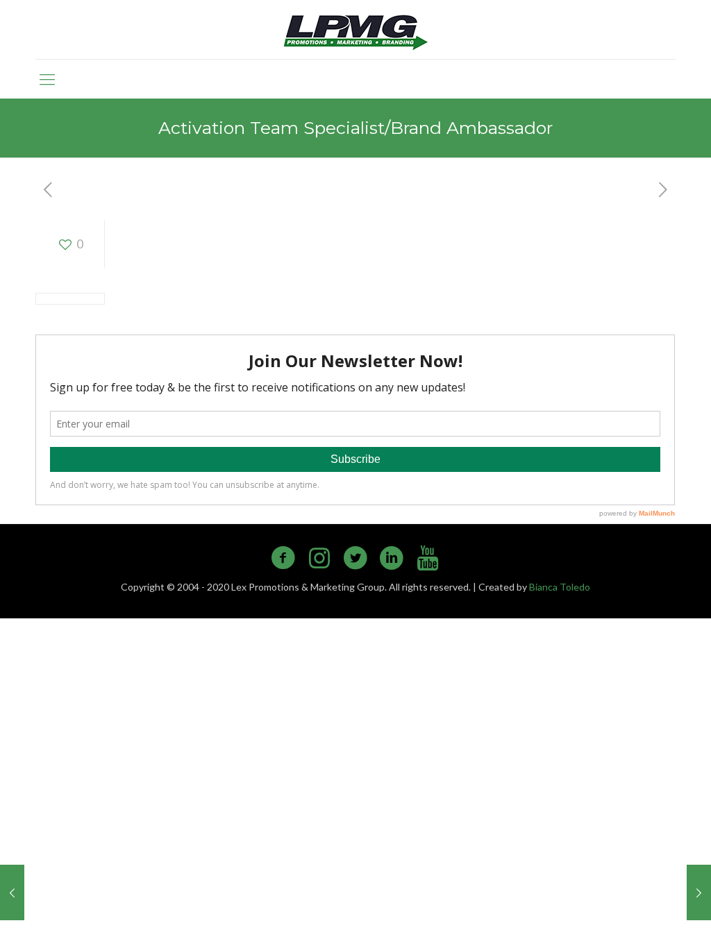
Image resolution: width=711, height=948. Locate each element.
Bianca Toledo (559, 587)
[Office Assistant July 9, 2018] (12, 892)
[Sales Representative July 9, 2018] (699, 892)
